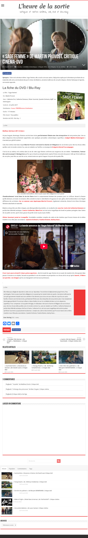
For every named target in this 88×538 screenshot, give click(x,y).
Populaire (12, 469)
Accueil (4, 52)
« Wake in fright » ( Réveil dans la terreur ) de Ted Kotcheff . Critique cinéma (36, 499)
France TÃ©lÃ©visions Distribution (22, 108)
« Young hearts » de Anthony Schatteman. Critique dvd (42, 367)
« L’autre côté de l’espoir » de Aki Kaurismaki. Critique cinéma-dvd (70, 339)
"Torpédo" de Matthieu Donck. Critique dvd (25, 384)
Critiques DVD (42, 67)
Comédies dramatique (30, 67)
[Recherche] (59, 461)
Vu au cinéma (61, 67)
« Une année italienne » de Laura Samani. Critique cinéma (30, 508)
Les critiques (52, 67)
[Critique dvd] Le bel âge (19, 394)
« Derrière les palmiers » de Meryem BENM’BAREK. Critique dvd (70, 368)
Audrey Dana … (56, 219)
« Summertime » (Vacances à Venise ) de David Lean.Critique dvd (16, 368)
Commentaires (22, 469)
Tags (30, 469)
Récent (4, 469)
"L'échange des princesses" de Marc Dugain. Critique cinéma (30, 389)
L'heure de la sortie (44, 6)
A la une (11, 52)
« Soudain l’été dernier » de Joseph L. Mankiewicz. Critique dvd (17, 340)
